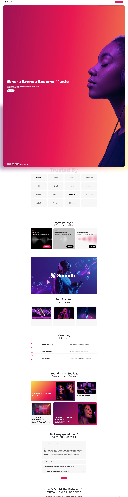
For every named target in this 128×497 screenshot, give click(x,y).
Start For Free (119, 1)
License (64, 1)
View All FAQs (64, 477)
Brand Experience (71, 1)
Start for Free (10, 90)
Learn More (70, 246)
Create (54, 1)
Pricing (59, 1)
